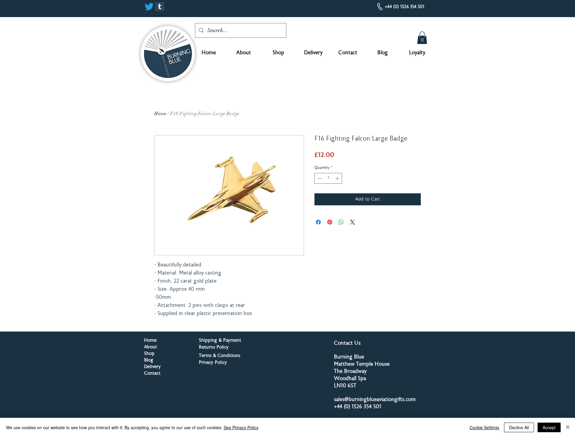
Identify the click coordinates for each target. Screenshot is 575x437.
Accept (549, 427)
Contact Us (347, 343)
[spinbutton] (328, 178)
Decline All (519, 427)
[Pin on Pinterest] (329, 222)
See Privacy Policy (241, 427)
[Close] (567, 427)
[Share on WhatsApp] (341, 222)
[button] (422, 37)
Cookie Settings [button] (484, 427)
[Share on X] (352, 222)
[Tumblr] (159, 6)
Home (160, 114)
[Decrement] (319, 178)
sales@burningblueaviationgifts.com (375, 400)
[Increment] (337, 178)
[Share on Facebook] (318, 222)
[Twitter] (149, 6)
